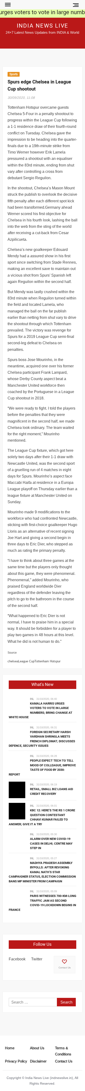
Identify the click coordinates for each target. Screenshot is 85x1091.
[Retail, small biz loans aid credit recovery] (17, 789)
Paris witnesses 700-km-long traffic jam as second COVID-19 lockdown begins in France (42, 903)
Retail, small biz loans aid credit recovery (51, 791)
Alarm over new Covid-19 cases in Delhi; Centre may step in (51, 843)
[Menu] (7, 4)
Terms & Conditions (63, 1051)
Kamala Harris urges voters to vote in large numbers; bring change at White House (40, 710)
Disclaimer (38, 1061)
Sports (13, 74)
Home (9, 1048)
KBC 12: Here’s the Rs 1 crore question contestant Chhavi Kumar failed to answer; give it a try (42, 817)
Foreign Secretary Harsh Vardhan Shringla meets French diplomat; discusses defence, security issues (42, 739)
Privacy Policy (16, 1061)
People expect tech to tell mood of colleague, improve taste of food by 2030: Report (42, 767)
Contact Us (65, 967)
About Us (37, 1048)
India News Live (42, 26)
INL (32, 699)
